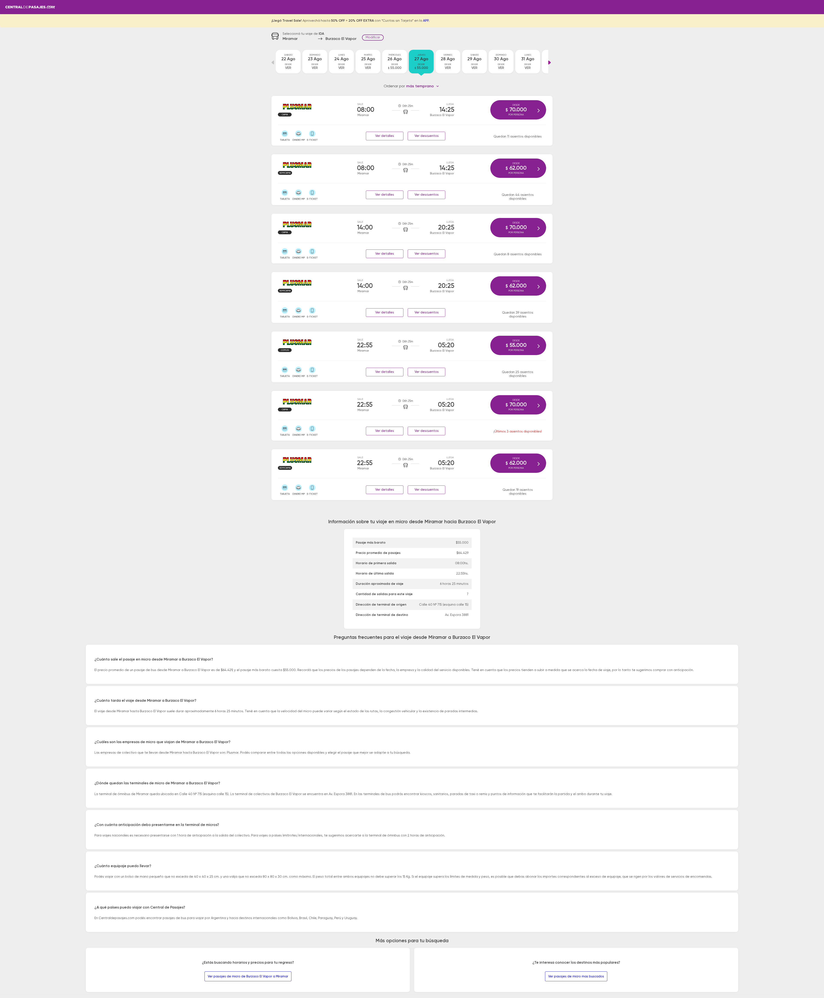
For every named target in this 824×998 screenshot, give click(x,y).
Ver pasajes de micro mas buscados (576, 976)
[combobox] (422, 86)
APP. (426, 21)
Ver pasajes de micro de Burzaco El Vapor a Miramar (248, 976)
